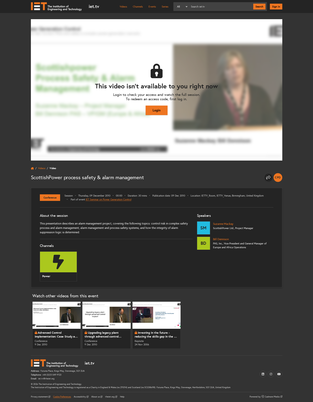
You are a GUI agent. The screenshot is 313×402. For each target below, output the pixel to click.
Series (165, 6)
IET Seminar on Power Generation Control (108, 199)
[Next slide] (286, 325)
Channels (138, 6)
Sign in (276, 6)
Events (152, 6)
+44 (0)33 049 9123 (51, 375)
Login (157, 110)
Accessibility (80, 396)
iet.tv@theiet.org (46, 378)
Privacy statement (39, 396)
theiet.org (110, 396)
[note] (278, 177)
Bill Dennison (221, 239)
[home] (32, 168)
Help (122, 396)
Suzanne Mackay (223, 224)
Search (259, 6)
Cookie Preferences (62, 396)
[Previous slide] (27, 325)
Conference (49, 197)
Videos (123, 6)
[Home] (65, 6)
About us (95, 396)
